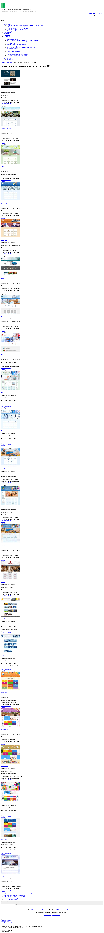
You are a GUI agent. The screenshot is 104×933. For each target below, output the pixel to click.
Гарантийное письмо (12, 48)
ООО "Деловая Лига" (62, 909)
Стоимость (6, 33)
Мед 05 (2, 430)
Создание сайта (5, 921)
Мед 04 (2, 392)
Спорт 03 (3, 545)
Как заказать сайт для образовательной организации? (20, 41)
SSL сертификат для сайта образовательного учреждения (21, 47)
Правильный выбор (12, 46)
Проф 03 (3, 655)
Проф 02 (3, 618)
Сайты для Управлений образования (16, 29)
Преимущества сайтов (12, 39)
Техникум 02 (4, 240)
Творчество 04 (4, 802)
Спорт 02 (3, 507)
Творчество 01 (4, 692)
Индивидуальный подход (13, 31)
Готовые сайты (7, 24)
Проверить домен (11, 43)
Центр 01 (3, 876)
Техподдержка (7, 58)
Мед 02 (2, 316)
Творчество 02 (4, 729)
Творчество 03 (4, 766)
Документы (7, 35)
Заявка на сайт (7, 32)
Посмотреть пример (6, 103)
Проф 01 (3, 582)
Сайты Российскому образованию (39, 909)
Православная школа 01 (7, 128)
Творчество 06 (4, 90)
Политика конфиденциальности (52, 915)
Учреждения (7, 50)
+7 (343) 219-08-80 (96, 13)
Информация (7, 36)
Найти (17, 904)
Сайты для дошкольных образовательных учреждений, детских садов (25, 25)
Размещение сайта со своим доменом (16, 44)
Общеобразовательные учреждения (16, 56)
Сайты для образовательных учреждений (17, 28)
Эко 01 (2, 166)
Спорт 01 (3, 469)
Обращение (10, 59)
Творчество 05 (4, 839)
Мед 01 (2, 278)
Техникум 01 (4, 203)
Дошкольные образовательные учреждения (18, 55)
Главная (6, 22)
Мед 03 (2, 354)
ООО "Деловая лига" (6, 923)
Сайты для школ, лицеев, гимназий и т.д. (17, 26)
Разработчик (10, 37)
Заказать (3, 105)
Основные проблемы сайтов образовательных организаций (22, 40)
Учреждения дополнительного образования (18, 54)
